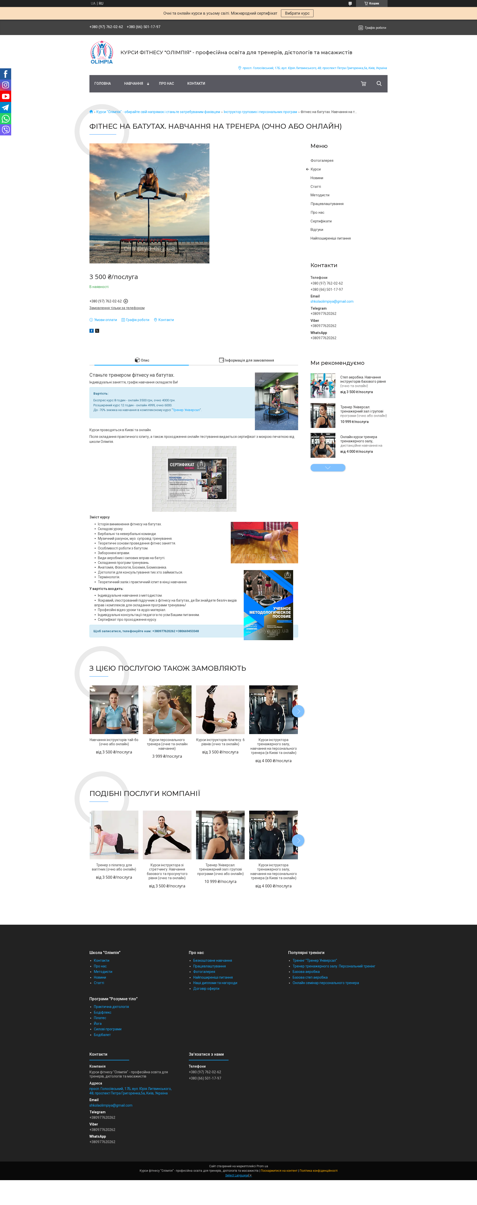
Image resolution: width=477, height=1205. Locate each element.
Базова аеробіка (306, 972)
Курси (316, 169)
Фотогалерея (322, 160)
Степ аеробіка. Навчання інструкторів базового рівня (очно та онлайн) (363, 381)
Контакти (196, 83)
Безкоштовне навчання (212, 960)
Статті (316, 186)
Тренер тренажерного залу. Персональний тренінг (334, 966)
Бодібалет (102, 1035)
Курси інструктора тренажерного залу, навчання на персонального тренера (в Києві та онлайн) (273, 746)
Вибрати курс (297, 13)
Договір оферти (206, 989)
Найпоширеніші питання (331, 238)
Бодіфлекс (102, 1012)
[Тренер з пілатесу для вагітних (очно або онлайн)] (113, 835)
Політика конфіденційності (319, 1170)
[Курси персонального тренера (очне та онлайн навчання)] (167, 709)
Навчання (133, 83)
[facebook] (91, 331)
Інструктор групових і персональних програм (260, 112)
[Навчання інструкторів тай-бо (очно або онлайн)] (113, 709)
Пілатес (100, 1018)
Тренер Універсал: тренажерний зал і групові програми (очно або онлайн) (363, 411)
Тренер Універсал (186, 410)
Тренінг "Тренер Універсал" (315, 960)
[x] (97, 331)
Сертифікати (321, 221)
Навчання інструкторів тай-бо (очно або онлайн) (114, 742)
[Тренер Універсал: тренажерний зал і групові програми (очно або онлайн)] (323, 415)
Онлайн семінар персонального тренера (326, 983)
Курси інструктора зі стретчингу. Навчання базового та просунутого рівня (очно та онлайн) (167, 871)
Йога (98, 1024)
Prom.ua (262, 1166)
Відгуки (317, 229)
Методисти (320, 195)
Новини (317, 178)
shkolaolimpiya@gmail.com (332, 301)
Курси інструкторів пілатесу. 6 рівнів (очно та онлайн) (220, 742)
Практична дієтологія (111, 1007)
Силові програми (107, 1029)
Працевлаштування (327, 204)
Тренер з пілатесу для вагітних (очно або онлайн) (114, 867)
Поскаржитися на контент (279, 1170)
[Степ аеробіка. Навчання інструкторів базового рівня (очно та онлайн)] (323, 385)
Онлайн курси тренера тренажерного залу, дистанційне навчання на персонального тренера (361, 443)
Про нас (166, 83)
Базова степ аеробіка (310, 977)
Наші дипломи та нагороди (215, 983)
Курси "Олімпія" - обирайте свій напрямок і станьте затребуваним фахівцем (158, 112)
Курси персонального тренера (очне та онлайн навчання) (167, 744)
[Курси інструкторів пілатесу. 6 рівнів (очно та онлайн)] (220, 709)
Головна (102, 83)
